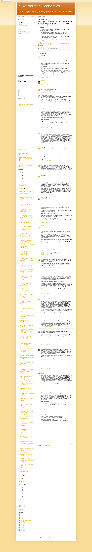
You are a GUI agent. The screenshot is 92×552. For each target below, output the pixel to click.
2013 (21, 493)
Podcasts (39, 16)
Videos (44, 16)
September (22, 188)
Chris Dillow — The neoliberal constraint (27, 242)
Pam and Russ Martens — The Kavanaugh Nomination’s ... (25, 252)
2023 (21, 175)
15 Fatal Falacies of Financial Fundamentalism (24, 162)
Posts (21, 24)
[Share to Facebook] (56, 48)
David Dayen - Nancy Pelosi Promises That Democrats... (26, 195)
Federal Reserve (22, 154)
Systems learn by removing (25, 320)
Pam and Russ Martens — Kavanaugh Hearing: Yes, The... (26, 236)
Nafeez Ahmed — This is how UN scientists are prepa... (26, 272)
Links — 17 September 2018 (25, 418)
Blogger (50, 537)
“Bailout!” (21, 327)
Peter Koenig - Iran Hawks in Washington (25, 360)
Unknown (22, 527)
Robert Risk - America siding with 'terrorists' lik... (26, 247)
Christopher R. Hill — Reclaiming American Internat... (26, 220)
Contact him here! (21, 77)
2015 (21, 490)
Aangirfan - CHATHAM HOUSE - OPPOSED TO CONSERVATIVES (26, 323)
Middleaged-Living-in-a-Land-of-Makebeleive (26, 521)
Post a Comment (42, 424)
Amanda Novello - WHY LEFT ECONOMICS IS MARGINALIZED (26, 231)
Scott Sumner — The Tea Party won (26, 388)
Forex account (21, 150)
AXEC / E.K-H (43, 94)
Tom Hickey (43, 197)
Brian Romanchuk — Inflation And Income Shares (26, 227)
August (21, 475)
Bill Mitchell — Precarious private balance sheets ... (26, 430)
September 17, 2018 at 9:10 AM (46, 90)
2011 (21, 496)
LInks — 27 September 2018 (25, 224)
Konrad (42, 55)
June (21, 478)
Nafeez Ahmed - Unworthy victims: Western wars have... (26, 459)
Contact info (24, 16)
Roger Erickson (23, 522)
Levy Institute (21, 166)
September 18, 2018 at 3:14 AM (46, 160)
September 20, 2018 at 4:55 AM (46, 421)
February (22, 484)
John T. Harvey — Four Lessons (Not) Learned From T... (26, 412)
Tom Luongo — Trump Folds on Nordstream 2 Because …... (25, 344)
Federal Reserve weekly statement (25, 152)
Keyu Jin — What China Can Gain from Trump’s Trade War (27, 254)
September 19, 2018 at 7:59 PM (46, 368)
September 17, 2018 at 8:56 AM (46, 84)
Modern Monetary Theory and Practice (25, 165)
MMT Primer (21, 164)
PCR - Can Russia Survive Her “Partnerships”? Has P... (25, 379)
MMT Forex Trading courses (24, 508)
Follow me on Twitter (21, 100)
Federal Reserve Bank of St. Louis (25, 157)
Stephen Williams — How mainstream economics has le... (26, 238)
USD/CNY (22, 189)
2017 (21, 487)
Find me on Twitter (22, 149)
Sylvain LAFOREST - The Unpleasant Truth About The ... (26, 330)
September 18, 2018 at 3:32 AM (46, 172)
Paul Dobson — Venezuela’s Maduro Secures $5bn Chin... (26, 414)
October (21, 187)
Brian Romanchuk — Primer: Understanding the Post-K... (25, 306)
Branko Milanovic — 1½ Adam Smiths (26, 321)
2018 (21, 182)
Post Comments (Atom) (46, 445)
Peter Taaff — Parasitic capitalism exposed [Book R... (26, 351)
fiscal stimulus (47, 50)
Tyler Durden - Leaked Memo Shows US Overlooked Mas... (27, 332)
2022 (21, 177)
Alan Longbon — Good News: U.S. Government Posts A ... (26, 437)
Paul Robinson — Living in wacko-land (27, 267)
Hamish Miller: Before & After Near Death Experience (26, 216)
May (21, 480)
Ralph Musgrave (44, 80)
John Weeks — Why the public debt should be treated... (26, 341)
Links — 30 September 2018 (25, 193)
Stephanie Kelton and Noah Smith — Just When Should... (26, 299)
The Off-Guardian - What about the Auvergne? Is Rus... (26, 372)
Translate (26, 33)
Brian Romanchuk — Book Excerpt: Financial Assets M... (26, 386)
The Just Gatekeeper (24, 524)
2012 (21, 495)
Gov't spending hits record (24, 290)
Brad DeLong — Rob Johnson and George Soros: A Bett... (26, 318)
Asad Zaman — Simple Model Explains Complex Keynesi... (27, 439)
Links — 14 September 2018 (25, 471)
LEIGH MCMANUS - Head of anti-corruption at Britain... (26, 292)
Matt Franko (23, 518)
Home (18, 16)
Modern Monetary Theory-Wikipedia (25, 158)
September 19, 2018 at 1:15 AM (46, 194)
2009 (21, 499)
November (22, 185)
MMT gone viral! (23, 211)
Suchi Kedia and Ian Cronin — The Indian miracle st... (26, 284)
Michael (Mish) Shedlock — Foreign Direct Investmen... (26, 266)
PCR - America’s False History (25, 450)
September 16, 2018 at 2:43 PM (46, 77)
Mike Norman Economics (39, 6)
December (22, 184)
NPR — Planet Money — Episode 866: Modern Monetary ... (26, 241)
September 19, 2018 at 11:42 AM (46, 222)
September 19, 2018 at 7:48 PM (46, 344)
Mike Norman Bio (31, 16)
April (21, 481)
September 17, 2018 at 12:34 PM (46, 127)
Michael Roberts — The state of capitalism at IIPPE (25, 473)
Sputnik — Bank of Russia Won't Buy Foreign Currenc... (26, 367)
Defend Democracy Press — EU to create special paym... (26, 277)
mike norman (23, 530)
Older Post (71, 443)
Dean (42, 130)
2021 (21, 178)
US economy (52, 50)
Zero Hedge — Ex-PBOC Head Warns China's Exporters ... (26, 349)
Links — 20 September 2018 (25, 389)
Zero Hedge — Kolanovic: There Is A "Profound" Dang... (26, 249)
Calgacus (42, 175)
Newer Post (40, 443)
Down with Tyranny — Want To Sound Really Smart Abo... (26, 452)
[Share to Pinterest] (57, 48)
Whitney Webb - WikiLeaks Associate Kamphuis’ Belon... (26, 442)
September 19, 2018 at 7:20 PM (46, 326)
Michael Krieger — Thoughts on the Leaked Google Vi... (26, 396)
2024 (21, 174)
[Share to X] (55, 48)
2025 (21, 172)
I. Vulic (22, 515)
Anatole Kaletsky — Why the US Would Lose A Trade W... (27, 346)
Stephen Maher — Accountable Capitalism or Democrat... (25, 311)
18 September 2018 (23, 400)
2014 (21, 492)
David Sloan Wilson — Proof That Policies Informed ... (26, 229)
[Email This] (53, 48)
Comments (22, 26)
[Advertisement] (55, 434)
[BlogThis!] (54, 48)
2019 (21, 181)
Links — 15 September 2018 (25, 456)
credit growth (43, 50)
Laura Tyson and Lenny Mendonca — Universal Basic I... (26, 420)
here (23, 85)
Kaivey (22, 517)
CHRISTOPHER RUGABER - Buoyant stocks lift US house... (26, 356)
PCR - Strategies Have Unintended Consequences (26, 377)
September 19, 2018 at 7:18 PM (46, 293)
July (21, 477)
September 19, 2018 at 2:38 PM (46, 254)
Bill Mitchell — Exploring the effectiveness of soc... (25, 286)
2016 (21, 489)
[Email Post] (51, 48)
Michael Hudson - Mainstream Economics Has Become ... (25, 467)
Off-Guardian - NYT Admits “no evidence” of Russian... (25, 337)
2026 (21, 171)
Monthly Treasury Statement (24, 153)
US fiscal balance (56, 50)
